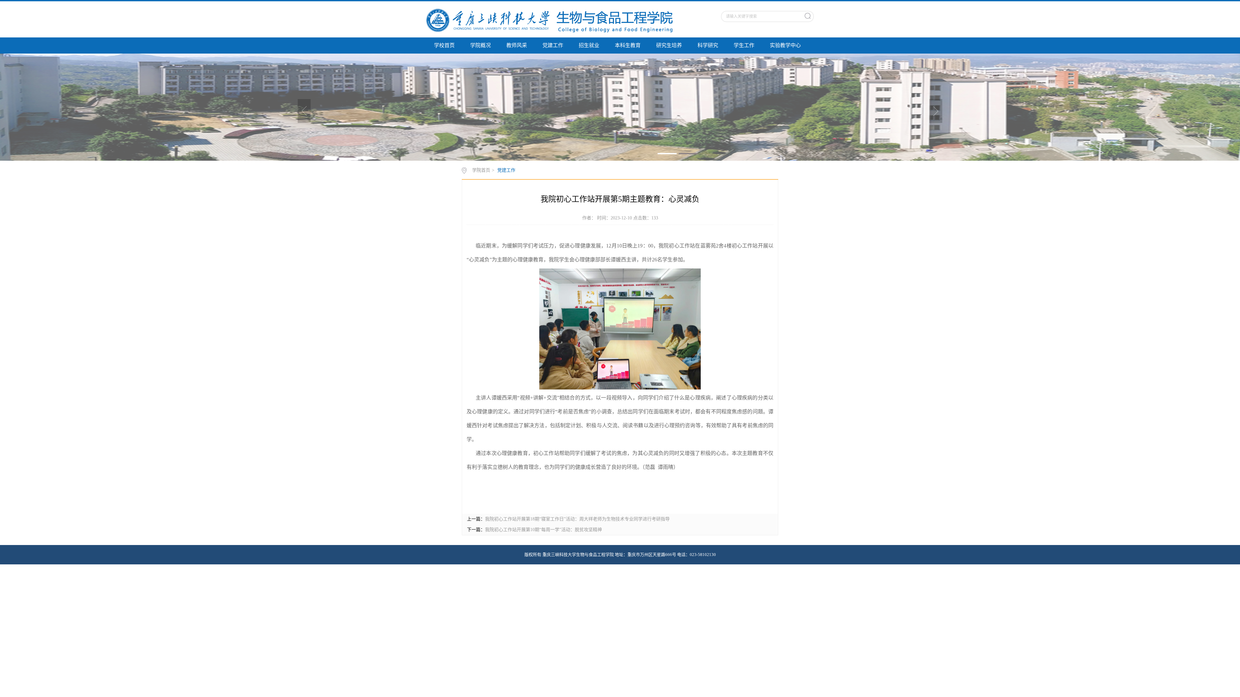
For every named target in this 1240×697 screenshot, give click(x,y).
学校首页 (444, 45)
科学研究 (708, 45)
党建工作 (552, 45)
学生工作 (744, 45)
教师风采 (516, 45)
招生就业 (589, 45)
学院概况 (480, 45)
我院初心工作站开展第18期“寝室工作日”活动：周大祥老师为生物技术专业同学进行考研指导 (577, 519)
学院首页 (481, 170)
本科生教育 (628, 45)
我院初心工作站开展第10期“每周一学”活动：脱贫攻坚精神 (543, 529)
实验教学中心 (785, 45)
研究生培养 (669, 45)
